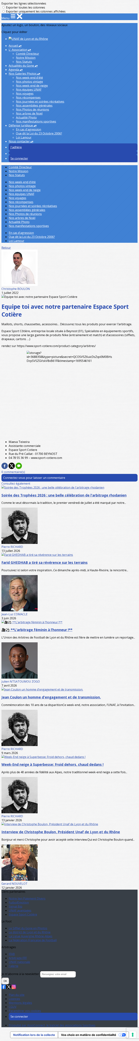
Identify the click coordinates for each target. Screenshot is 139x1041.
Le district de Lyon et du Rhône (29, 932)
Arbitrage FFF (18, 958)
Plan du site (16, 995)
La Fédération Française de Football (33, 940)
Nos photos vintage (29, 82)
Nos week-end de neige (32, 86)
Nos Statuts (24, 62)
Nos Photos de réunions (32, 109)
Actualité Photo (26, 117)
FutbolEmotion (19, 902)
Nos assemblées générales (34, 106)
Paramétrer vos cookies (25, 1011)
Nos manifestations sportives (36, 121)
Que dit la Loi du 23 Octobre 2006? (39, 133)
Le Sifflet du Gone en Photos (28, 928)
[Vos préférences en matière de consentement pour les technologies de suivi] (132, 1034)
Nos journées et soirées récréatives (40, 102)
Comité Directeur (27, 54)
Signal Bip (15, 906)
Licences (14, 999)
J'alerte (13, 966)
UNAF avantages (20, 910)
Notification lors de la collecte (34, 1035)
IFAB (12, 954)
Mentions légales (20, 1003)
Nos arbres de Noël (29, 113)
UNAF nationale (19, 962)
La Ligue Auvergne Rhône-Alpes (30, 936)
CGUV (12, 1007)
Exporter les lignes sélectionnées (23, 3)
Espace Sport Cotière (23, 914)
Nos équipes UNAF (28, 90)
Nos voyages (24, 94)
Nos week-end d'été (29, 78)
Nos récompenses (28, 98)
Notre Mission (25, 58)
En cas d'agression (28, 129)
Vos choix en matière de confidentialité (88, 1035)
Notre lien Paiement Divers (27, 898)
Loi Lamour (23, 137)
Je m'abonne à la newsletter (20, 974)
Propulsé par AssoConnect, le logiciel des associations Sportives (52, 1025)
